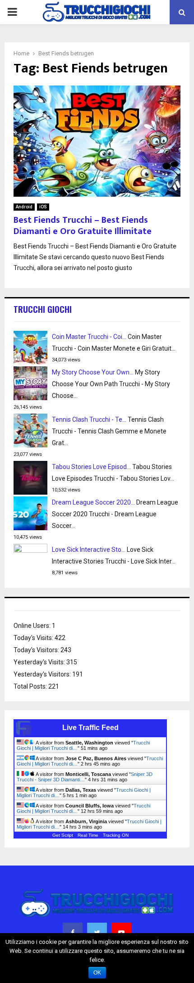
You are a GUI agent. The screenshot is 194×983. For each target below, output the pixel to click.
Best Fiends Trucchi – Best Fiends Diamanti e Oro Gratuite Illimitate (83, 225)
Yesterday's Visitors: (43, 674)
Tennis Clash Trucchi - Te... (89, 419)
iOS (43, 206)
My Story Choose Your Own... (93, 372)
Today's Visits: (34, 637)
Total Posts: (31, 686)
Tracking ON (116, 835)
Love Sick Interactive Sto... (88, 549)
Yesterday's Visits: (40, 662)
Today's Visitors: (37, 650)
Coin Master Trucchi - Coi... (89, 336)
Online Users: (33, 625)
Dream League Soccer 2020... (93, 502)
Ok (97, 972)
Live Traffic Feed (90, 727)
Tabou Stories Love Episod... (91, 466)
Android (24, 206)
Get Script (62, 835)
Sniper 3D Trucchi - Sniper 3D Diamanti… (84, 776)
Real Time (88, 835)
